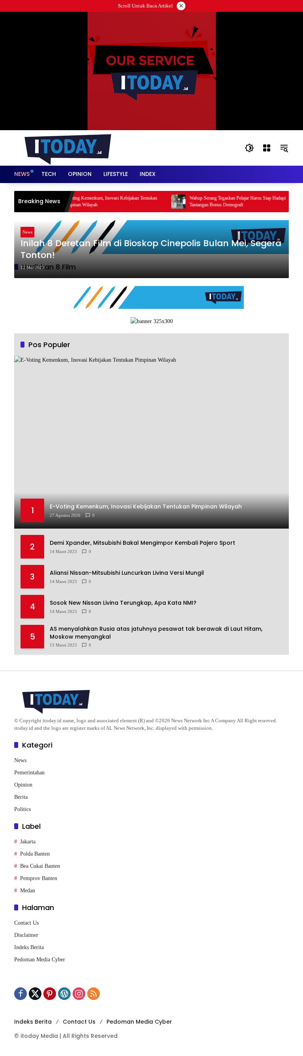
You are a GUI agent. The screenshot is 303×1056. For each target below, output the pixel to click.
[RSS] (93, 993)
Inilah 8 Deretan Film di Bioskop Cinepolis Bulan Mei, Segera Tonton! (151, 249)
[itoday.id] (68, 147)
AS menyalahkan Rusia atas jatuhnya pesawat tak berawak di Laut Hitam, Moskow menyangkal (156, 633)
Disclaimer (26, 935)
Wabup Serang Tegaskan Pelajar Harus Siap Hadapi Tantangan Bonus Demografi (227, 201)
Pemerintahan (29, 773)
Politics (22, 809)
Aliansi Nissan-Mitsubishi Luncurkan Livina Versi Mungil (127, 573)
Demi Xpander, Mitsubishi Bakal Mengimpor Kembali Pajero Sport (142, 543)
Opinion (23, 785)
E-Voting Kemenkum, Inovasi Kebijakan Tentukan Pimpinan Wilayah (100, 201)
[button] (249, 148)
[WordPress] (64, 993)
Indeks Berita (29, 947)
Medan (27, 890)
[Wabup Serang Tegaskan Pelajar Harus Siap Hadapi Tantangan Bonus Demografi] (168, 201)
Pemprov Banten (38, 878)
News (27, 232)
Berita (21, 797)
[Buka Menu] (266, 148)
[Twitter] (35, 993)
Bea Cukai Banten (40, 866)
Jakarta (28, 842)
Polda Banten (35, 854)
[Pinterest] (49, 993)
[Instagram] (79, 993)
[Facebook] (20, 993)
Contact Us (26, 923)
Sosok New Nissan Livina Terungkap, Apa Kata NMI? (123, 603)
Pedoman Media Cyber (39, 960)
